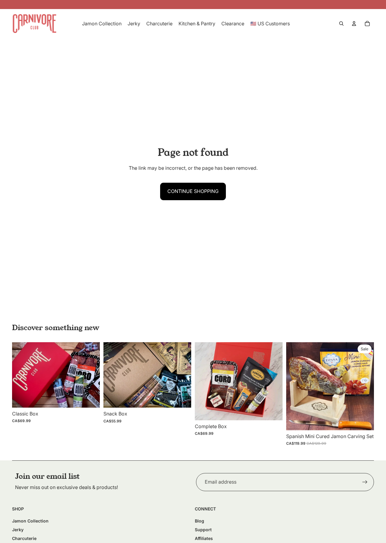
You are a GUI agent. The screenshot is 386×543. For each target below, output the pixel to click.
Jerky (18, 529)
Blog (199, 520)
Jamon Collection (30, 520)
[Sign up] (365, 482)
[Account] (354, 23)
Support (203, 529)
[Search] (341, 23)
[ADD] (90, 398)
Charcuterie (24, 538)
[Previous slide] (21, 374)
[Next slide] (91, 374)
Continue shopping (193, 191)
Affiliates (204, 538)
